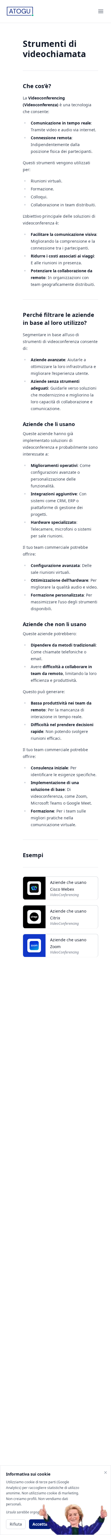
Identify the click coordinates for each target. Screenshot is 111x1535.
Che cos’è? (37, 86)
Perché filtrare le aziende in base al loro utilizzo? (58, 319)
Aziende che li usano (49, 424)
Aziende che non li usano (54, 624)
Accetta (39, 1524)
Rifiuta (16, 1524)
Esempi (33, 855)
